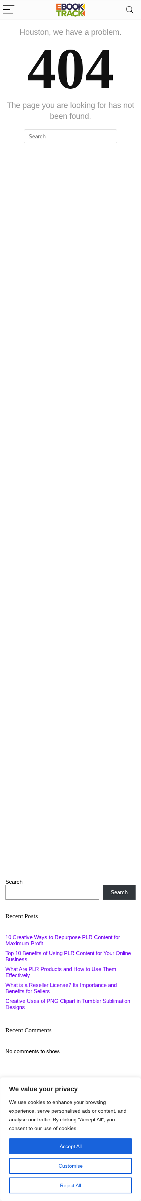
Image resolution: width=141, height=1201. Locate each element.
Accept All (71, 1146)
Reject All (70, 1185)
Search (13, 882)
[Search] (129, 10)
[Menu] (8, 10)
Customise (71, 1166)
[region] (70, 1139)
